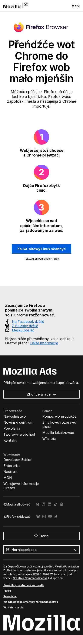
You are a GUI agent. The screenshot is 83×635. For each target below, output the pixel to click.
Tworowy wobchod (19, 434)
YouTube (50, 516)
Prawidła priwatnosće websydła (23, 585)
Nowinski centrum (18, 422)
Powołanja (11, 428)
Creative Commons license (30, 578)
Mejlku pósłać (23, 330)
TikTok (55, 504)
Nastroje (10, 471)
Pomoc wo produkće (59, 416)
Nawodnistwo (14, 416)
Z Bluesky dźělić (25, 326)
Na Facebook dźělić (28, 321)
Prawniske (10, 596)
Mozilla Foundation (67, 566)
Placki (7, 590)
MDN (7, 477)
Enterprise (11, 465)
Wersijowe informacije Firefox (21, 486)
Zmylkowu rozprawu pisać (59, 424)
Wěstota (49, 438)
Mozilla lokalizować (58, 432)
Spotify (61, 504)
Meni (76, 6)
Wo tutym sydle (13, 607)
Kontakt (10, 440)
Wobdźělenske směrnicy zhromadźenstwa (30, 601)
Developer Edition (17, 459)
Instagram (43, 504)
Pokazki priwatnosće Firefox (41, 258)
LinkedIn (49, 504)
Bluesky (37, 504)
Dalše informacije (44, 343)
